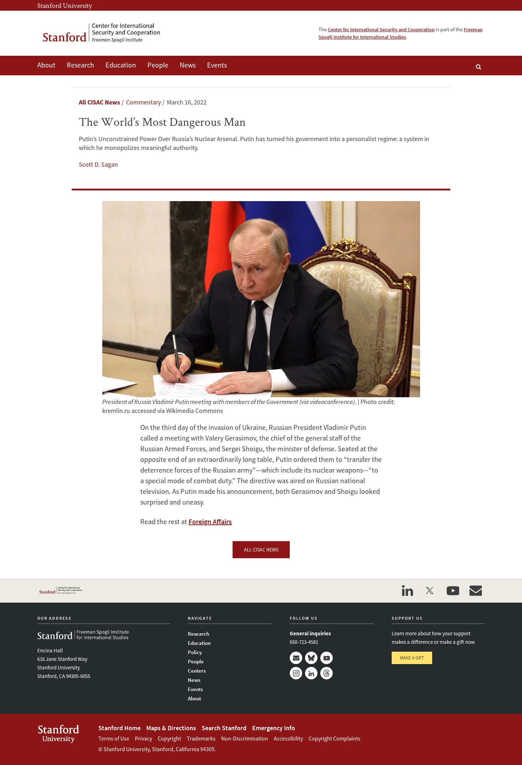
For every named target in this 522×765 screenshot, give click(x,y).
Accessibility (288, 738)
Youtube (326, 658)
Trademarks (201, 738)
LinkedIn (311, 673)
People (157, 64)
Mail (296, 658)
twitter (430, 590)
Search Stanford (224, 728)
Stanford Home (119, 728)
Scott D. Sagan (98, 164)
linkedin (407, 590)
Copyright (169, 738)
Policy (195, 652)
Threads (326, 673)
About (46, 64)
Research (80, 64)
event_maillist (475, 590)
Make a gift (412, 658)
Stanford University (64, 5)
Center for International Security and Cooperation (381, 29)
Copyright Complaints (334, 738)
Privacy (143, 738)
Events (217, 64)
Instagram (296, 673)
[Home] (106, 33)
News (188, 64)
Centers (197, 670)
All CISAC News (99, 102)
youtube (452, 590)
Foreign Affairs (210, 521)
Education (120, 64)
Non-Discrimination (244, 738)
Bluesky (311, 658)
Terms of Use (113, 738)
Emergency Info (273, 728)
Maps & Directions (171, 728)
